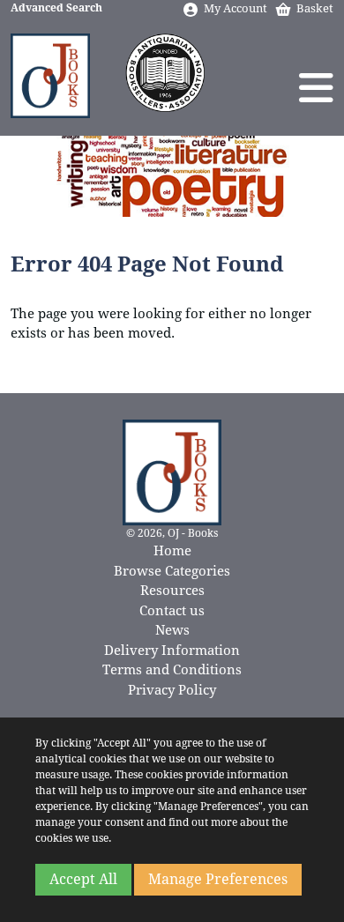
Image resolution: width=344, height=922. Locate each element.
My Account (235, 8)
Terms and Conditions (172, 670)
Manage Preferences (218, 879)
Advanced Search (56, 8)
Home (172, 551)
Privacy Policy (172, 690)
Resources (172, 591)
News (172, 630)
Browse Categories (172, 571)
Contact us (172, 611)
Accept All (83, 879)
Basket (314, 8)
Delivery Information (172, 650)
